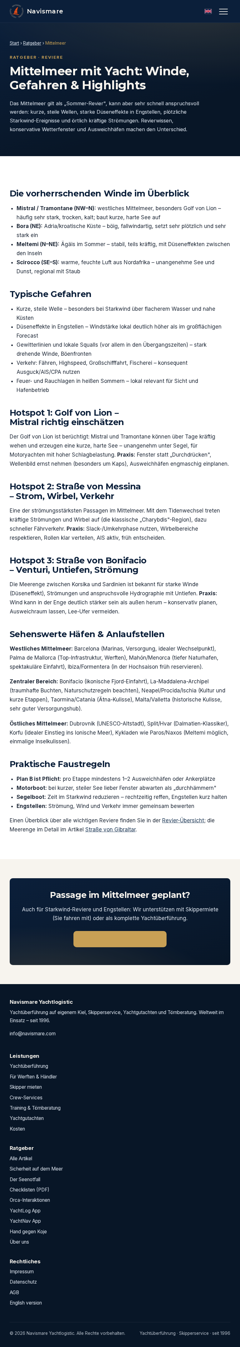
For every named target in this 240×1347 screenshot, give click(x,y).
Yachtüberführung (29, 1066)
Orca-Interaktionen (30, 1200)
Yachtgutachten (27, 1118)
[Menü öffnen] (223, 11)
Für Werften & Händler (33, 1077)
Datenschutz (23, 1282)
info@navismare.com (33, 1034)
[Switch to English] (208, 11)
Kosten (17, 1129)
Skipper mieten (26, 1087)
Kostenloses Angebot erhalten (120, 939)
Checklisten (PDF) (29, 1190)
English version (26, 1303)
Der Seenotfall (25, 1179)
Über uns (19, 1242)
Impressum (22, 1272)
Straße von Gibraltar (110, 829)
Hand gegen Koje (28, 1232)
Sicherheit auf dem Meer (36, 1169)
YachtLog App (25, 1211)
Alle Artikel (21, 1158)
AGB (14, 1292)
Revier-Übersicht (183, 820)
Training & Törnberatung (35, 1108)
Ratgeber (32, 43)
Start (14, 43)
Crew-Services (26, 1098)
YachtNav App (25, 1221)
